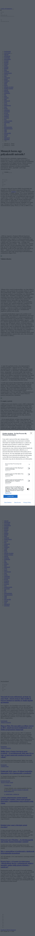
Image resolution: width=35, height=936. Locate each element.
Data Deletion (8, 502)
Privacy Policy (27, 502)
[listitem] (17, 464)
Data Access (17, 502)
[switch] (28, 468)
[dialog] (17, 468)
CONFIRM (10, 496)
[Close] (31, 433)
